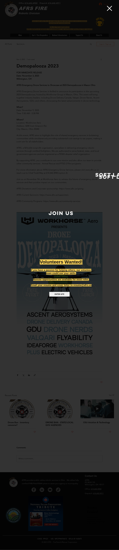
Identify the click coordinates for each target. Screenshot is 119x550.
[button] (109, 8)
